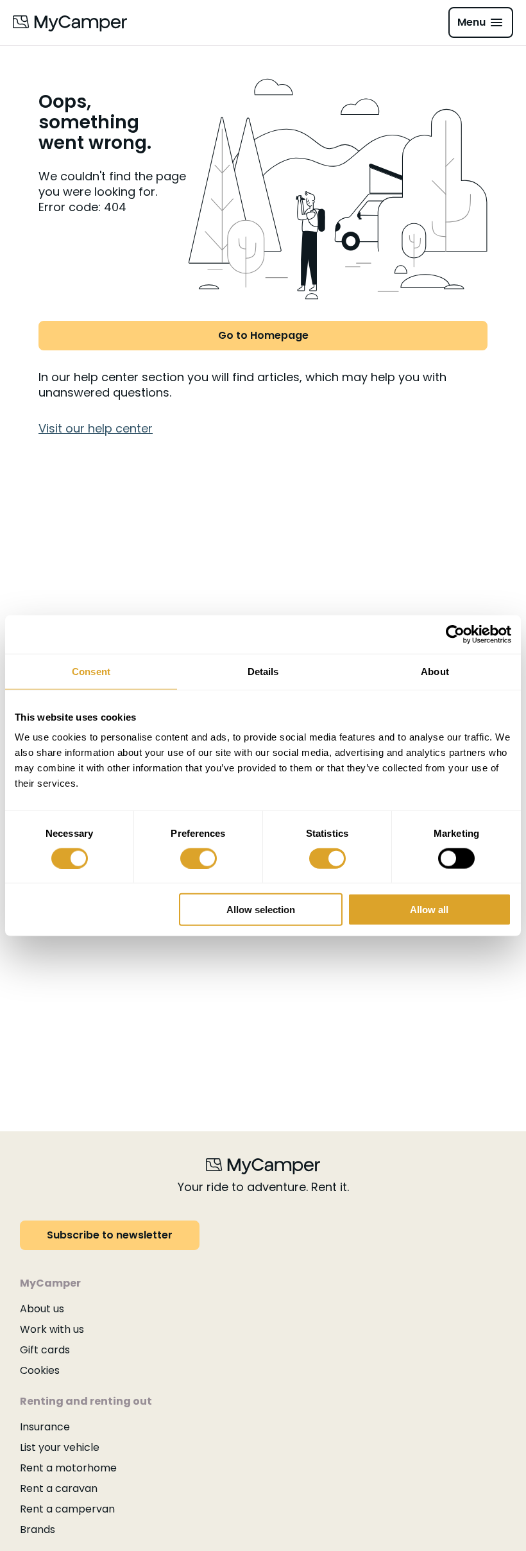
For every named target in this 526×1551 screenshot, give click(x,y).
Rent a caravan (59, 1488)
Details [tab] (263, 670)
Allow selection (260, 909)
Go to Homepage (263, 335)
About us (42, 1308)
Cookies (40, 1370)
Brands (37, 1529)
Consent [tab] (91, 670)
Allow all (429, 909)
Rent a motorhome (68, 1468)
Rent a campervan (67, 1509)
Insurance (45, 1426)
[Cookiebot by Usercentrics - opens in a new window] (455, 634)
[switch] (198, 858)
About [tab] (435, 670)
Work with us (52, 1329)
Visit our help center (95, 428)
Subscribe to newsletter (110, 1235)
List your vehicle (59, 1447)
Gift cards (45, 1349)
